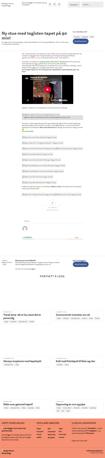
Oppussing (85, 37)
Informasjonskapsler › (95, 450)
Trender (32, 322)
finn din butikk (27, 131)
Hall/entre (77, 408)
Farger (6, 322)
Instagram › (93, 430)
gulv (49, 428)
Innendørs (76, 37)
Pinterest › (90, 433)
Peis (58, 411)
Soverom (84, 318)
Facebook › (92, 428)
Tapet (91, 37)
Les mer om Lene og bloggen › (25, 269)
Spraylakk (51, 437)
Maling (23, 408)
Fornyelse (40, 431)
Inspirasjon (52, 431)
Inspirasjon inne (23, 322)
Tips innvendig (62, 432)
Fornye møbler (67, 408)
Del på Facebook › (80, 41)
